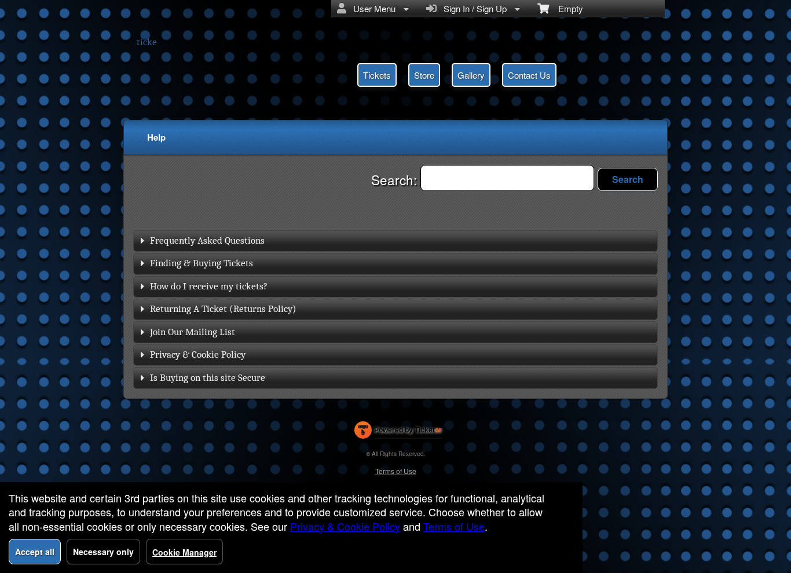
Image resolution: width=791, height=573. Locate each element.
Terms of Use (395, 471)
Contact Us (529, 75)
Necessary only (103, 551)
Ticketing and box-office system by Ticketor (398, 432)
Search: (395, 179)
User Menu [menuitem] (372, 8)
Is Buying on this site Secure (207, 377)
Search (627, 179)
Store (424, 75)
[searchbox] (507, 178)
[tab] (395, 241)
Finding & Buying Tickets (201, 263)
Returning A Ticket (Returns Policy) (223, 308)
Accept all (34, 551)
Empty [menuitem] (566, 8)
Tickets (377, 75)
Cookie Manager (184, 552)
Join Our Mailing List (192, 331)
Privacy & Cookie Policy (198, 354)
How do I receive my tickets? (209, 286)
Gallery (471, 75)
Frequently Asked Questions (207, 240)
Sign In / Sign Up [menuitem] (473, 8)
